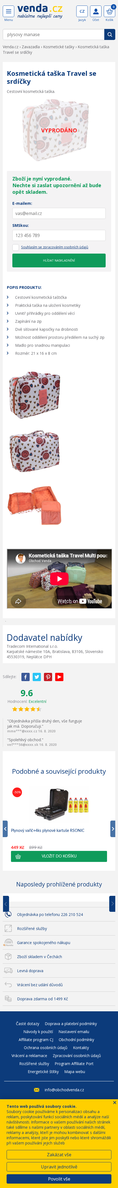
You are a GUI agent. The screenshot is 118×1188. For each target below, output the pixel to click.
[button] (59, 856)
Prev (10, 904)
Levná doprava (30, 970)
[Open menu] (8, 11)
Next (110, 904)
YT (59, 677)
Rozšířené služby (32, 928)
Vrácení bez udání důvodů (40, 984)
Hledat (109, 34)
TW (37, 677)
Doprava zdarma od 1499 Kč (42, 998)
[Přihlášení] (96, 11)
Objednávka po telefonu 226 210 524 (50, 914)
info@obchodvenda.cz (64, 1089)
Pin (48, 677)
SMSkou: (20, 225)
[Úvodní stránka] (40, 13)
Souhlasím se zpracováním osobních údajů (54, 247)
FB (25, 677)
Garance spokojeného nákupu (43, 942)
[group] (59, 824)
